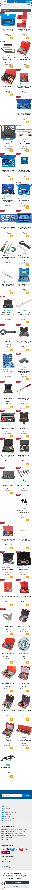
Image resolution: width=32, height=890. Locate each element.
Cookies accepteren (16, 882)
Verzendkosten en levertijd (9, 812)
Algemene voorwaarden (9, 818)
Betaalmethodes (7, 814)
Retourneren (6, 810)
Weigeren (16, 886)
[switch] (3, 888)
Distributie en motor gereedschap (17, 7)
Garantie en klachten (8, 820)
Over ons (5, 806)
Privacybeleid (6, 816)
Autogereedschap (6, 7)
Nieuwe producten (7, 808)
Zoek (28, 4)
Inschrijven (26, 795)
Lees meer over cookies (15, 878)
